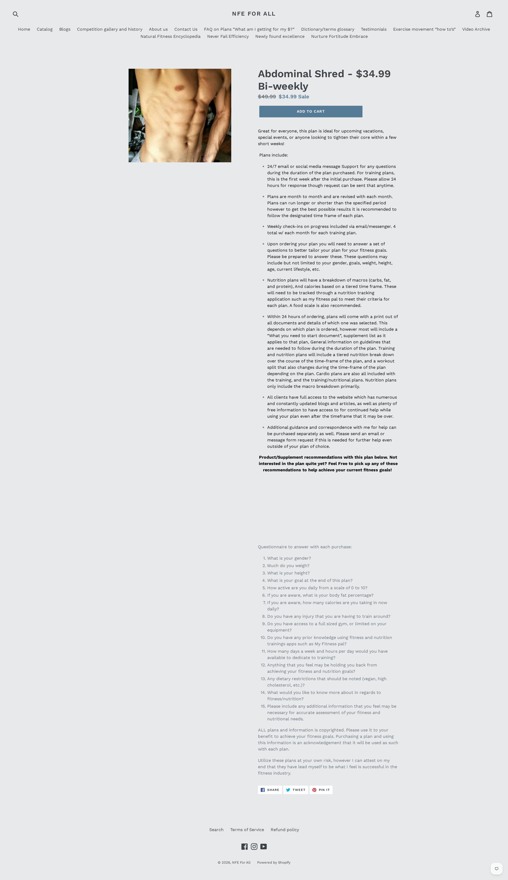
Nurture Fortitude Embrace (339, 36)
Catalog (45, 29)
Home (24, 29)
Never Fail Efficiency (228, 36)
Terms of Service (247, 829)
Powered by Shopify (274, 862)
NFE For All (254, 13)
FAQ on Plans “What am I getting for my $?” (249, 29)
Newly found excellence (280, 36)
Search (216, 829)
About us (158, 29)
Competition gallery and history (109, 29)
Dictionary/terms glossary (327, 29)
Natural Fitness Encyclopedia (170, 36)
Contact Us (185, 29)
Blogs (64, 29)
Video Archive (476, 29)
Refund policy (285, 829)
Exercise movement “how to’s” (424, 29)
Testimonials (374, 29)
